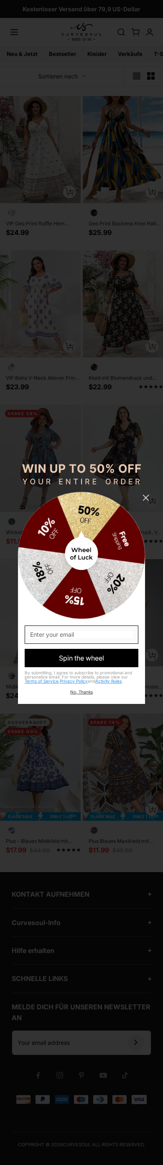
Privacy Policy (74, 680)
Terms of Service (42, 680)
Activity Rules (108, 680)
